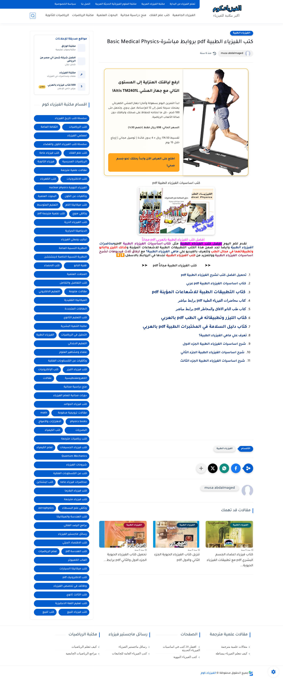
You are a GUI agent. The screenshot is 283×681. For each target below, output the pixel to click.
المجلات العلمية (77, 274)
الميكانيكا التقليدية (75, 300)
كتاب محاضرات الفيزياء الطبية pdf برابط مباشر (212, 300)
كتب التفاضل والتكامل (73, 283)
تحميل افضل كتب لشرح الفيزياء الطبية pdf (213, 275)
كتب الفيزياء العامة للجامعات (129, 653)
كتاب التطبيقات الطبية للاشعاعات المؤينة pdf (198, 292)
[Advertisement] (176, 404)
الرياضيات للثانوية (57, 15)
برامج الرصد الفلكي (75, 525)
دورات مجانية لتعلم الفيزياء (70, 395)
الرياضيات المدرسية (74, 161)
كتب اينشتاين (45, 482)
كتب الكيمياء (52, 430)
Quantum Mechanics (74, 456)
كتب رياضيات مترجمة (74, 439)
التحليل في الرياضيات (74, 335)
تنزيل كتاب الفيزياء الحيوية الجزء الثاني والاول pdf (177, 557)
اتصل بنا (85, 4)
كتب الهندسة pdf (76, 551)
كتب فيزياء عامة (49, 153)
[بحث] (33, 16)
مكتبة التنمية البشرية (74, 326)
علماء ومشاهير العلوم (73, 352)
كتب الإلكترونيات (48, 369)
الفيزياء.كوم (208, 673)
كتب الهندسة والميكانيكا (72, 516)
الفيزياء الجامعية (183, 15)
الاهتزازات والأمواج (50, 421)
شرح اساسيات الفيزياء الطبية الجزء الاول (214, 344)
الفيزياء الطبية (241, 33)
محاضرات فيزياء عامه (73, 482)
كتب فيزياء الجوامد (75, 404)
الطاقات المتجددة (76, 309)
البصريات (81, 430)
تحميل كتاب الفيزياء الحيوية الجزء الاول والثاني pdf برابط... (125, 557)
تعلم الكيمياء (45, 447)
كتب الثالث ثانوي (76, 594)
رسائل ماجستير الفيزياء (72, 534)
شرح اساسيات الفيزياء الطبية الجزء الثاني (212, 352)
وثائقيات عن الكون (76, 196)
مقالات (47, 378)
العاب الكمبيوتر (77, 560)
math (43, 413)
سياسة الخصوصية (65, 4)
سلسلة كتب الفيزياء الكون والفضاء (65, 144)
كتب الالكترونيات (77, 179)
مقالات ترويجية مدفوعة (72, 413)
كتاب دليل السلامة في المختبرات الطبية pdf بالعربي (195, 327)
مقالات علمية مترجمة (74, 170)
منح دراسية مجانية (133, 15)
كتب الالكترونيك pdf (75, 577)
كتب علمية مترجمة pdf (51, 213)
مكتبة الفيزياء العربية (153, 4)
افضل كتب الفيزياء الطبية (201, 244)
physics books (78, 421)
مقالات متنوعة (78, 291)
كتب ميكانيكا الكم (76, 205)
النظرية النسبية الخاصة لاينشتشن (65, 257)
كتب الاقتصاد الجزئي (74, 542)
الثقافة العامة (49, 127)
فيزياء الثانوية (46, 161)
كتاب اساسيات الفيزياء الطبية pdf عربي (216, 283)
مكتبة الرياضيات (83, 15)
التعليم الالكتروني (49, 291)
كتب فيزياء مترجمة (75, 499)
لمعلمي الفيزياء (77, 135)
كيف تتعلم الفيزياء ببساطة (231, 653)
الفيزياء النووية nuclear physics (68, 187)
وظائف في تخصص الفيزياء (70, 586)
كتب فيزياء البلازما (76, 490)
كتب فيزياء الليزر (77, 369)
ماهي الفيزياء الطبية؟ (162, 251)
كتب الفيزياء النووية (185, 656)
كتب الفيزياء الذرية (75, 222)
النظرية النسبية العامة (73, 248)
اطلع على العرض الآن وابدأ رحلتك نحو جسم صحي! (145, 162)
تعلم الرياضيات (47, 551)
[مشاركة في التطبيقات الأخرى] (201, 468)
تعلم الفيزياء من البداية (182, 4)
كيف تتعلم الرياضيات (84, 646)
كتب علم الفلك (159, 15)
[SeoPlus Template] (251, 673)
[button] (236, 468)
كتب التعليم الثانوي (75, 317)
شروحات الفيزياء (76, 464)
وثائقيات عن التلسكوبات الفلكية (67, 361)
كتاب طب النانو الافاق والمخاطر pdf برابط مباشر (211, 309)
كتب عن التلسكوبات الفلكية (70, 473)
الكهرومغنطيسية (76, 378)
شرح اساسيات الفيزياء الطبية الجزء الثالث (212, 361)
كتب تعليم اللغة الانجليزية (71, 603)
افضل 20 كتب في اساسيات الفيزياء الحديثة (181, 648)
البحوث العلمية (107, 15)
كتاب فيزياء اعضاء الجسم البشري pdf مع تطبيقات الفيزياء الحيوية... (230, 560)
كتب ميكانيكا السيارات (73, 568)
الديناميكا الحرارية (76, 231)
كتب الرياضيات (78, 127)
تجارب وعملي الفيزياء (74, 239)
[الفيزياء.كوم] (227, 11)
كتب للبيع (48, 612)
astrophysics (46, 508)
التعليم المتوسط (47, 205)
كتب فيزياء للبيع (77, 612)
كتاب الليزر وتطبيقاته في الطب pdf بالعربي (204, 318)
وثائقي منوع (80, 213)
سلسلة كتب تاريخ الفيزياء (71, 118)
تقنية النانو (80, 265)
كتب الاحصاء (51, 265)
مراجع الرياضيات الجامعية (81, 653)
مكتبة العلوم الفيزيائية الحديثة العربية (115, 4)
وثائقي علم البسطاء (74, 508)
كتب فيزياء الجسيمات (73, 447)
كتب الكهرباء (48, 179)
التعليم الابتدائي (77, 343)
